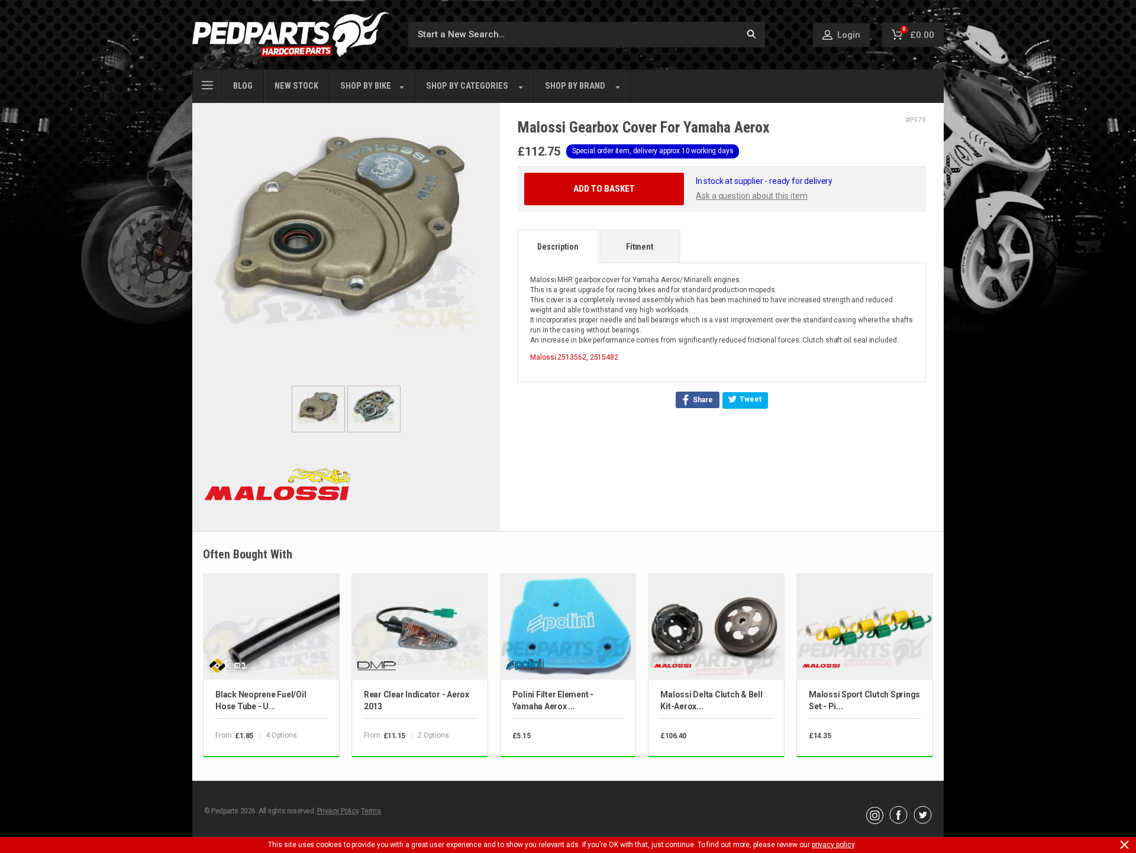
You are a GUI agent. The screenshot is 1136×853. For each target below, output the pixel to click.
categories (467, 86)
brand (575, 86)
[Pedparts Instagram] (874, 821)
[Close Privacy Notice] (1124, 845)
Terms (370, 811)
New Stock (296, 86)
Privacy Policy (337, 811)
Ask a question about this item (752, 196)
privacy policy (833, 845)
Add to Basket (604, 188)
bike (365, 86)
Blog (243, 86)
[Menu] (207, 84)
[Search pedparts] (751, 34)
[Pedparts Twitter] (923, 821)
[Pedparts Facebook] (898, 821)
